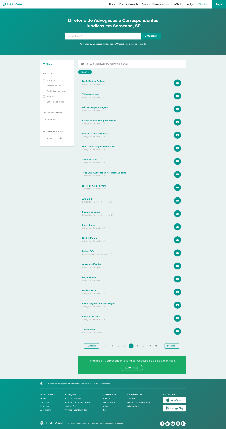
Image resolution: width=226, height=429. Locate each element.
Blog (105, 410)
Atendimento (46, 410)
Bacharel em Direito (55, 86)
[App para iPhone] (174, 403)
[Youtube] (173, 425)
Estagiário (51, 96)
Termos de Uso (96, 424)
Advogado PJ (133, 406)
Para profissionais (128, 4)
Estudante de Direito (55, 102)
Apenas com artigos (55, 138)
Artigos (190, 4)
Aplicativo (131, 398)
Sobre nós (45, 402)
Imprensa (44, 406)
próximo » (172, 346)
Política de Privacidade (114, 424)
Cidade (84, 72)
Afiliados (178, 4)
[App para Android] (174, 411)
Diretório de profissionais (138, 402)
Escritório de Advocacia (57, 91)
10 (150, 346)
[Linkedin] (183, 425)
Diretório (202, 4)
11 (156, 346)
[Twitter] (167, 425)
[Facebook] (162, 425)
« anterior (91, 346)
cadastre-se (131, 368)
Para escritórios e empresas (156, 4)
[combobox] (103, 36)
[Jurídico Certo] (12, 6)
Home (112, 4)
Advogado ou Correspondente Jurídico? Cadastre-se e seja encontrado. (113, 44)
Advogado (51, 80)
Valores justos (109, 402)
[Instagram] (178, 425)
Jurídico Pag (70, 406)
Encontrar (151, 36)
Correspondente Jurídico (76, 410)
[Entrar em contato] (177, 82)
